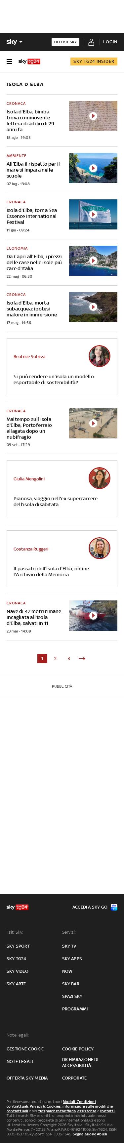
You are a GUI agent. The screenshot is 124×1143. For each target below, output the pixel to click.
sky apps (72, 958)
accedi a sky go (89, 907)
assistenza (87, 1111)
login (110, 41)
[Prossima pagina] (82, 659)
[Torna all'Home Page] (29, 61)
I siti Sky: (15, 932)
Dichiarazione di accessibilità (80, 1062)
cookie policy (78, 1048)
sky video (17, 971)
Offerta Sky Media (27, 1078)
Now (67, 971)
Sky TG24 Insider (93, 61)
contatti (107, 1111)
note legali (20, 1061)
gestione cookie (25, 1048)
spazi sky (72, 996)
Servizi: (69, 932)
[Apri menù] (9, 61)
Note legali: (18, 1035)
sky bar (70, 983)
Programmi (75, 1008)
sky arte (16, 983)
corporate (74, 1078)
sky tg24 (16, 958)
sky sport (18, 946)
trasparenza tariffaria (57, 1111)
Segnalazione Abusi (90, 1134)
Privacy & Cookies (45, 1106)
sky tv (69, 946)
